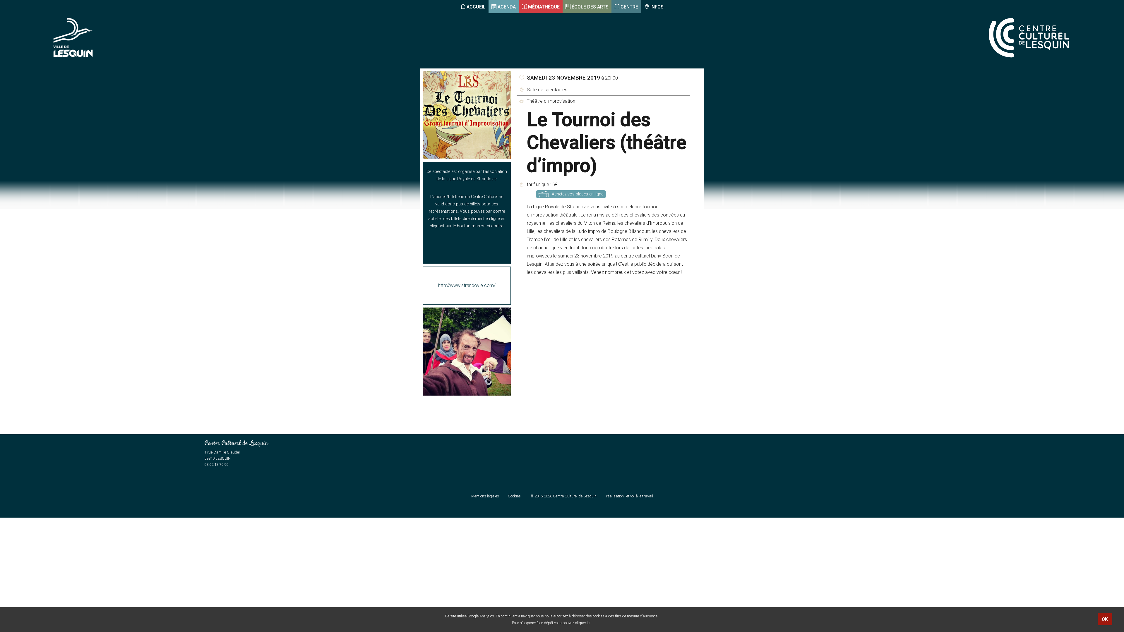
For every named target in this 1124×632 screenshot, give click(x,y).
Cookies (514, 496)
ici (588, 623)
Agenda (507, 7)
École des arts (590, 7)
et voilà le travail (639, 496)
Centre (629, 7)
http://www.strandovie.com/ (467, 285)
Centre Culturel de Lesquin (575, 496)
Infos (657, 7)
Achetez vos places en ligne (577, 194)
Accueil (476, 7)
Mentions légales (485, 496)
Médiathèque (544, 7)
